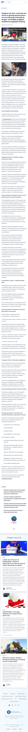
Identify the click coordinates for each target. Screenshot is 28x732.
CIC (15, 699)
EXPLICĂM (4, 8)
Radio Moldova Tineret (7, 696)
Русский (14, 729)
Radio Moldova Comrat (7, 699)
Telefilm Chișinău (22, 699)
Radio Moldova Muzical (20, 696)
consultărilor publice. (7, 478)
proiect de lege (7, 119)
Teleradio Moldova (14, 701)
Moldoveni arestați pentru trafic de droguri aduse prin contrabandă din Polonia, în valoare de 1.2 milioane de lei (14, 491)
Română (8, 729)
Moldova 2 (12, 693)
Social (4, 557)
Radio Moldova (21, 693)
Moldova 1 (5, 693)
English (20, 729)
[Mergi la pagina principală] (2, 2)
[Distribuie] (14, 528)
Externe (4, 655)
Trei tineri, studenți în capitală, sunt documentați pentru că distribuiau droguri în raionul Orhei (15, 498)
